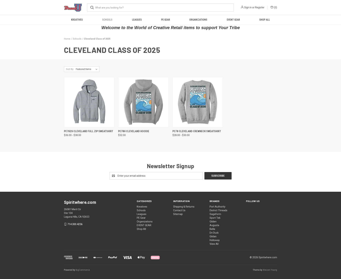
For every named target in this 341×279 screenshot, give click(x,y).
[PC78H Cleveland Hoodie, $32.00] (143, 102)
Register (259, 7)
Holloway (215, 240)
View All (214, 243)
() (275, 7)
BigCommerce (83, 270)
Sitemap (178, 214)
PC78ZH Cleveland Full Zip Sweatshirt (88, 131)
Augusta (214, 225)
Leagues (137, 19)
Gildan (213, 236)
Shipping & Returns (183, 206)
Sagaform (215, 214)
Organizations (198, 19)
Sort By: (70, 69)
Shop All (264, 19)
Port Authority (217, 206)
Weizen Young (270, 270)
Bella (212, 229)
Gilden (213, 221)
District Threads (218, 210)
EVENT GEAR (233, 19)
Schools (107, 19)
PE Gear (165, 19)
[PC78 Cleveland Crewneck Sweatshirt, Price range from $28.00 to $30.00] (197, 102)
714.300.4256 (75, 224)
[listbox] (87, 69)
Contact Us (179, 210)
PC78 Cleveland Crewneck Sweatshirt (196, 131)
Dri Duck (214, 232)
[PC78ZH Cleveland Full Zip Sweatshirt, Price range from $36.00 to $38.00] (89, 102)
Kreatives (77, 19)
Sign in (248, 7)
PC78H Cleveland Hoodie (133, 131)
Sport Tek (215, 217)
